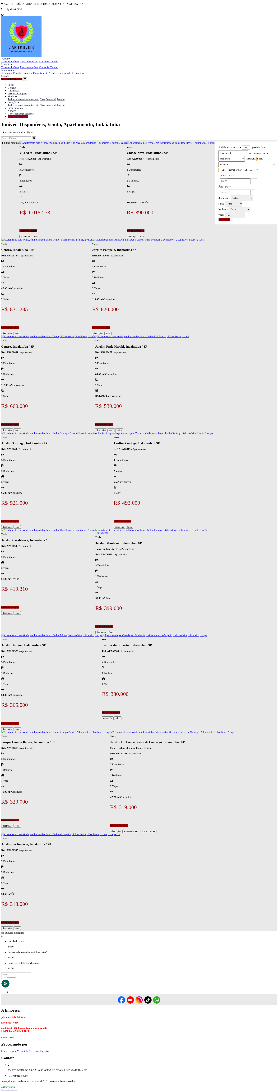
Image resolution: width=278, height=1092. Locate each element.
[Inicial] (21, 55)
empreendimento (131, 831)
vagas (221, 215)
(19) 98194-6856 (19, 116)
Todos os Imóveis (10, 61)
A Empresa (7, 73)
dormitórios (224, 198)
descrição (25, 236)
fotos (35, 236)
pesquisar (224, 219)
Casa (35, 61)
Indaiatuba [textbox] (250, 159)
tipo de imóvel (258, 147)
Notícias (53, 73)
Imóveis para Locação (37, 1051)
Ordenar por (235, 169)
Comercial (44, 61)
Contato (5, 76)
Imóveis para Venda (13, 1051)
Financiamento (40, 73)
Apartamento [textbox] (255, 153)
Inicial (11, 84)
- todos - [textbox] (223, 170)
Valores (222, 175)
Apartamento (26, 61)
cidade (266, 153)
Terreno (54, 61)
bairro (260, 158)
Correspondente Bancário (71, 73)
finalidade (223, 147)
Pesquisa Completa (22, 73)
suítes (221, 203)
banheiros (223, 209)
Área (220, 186)
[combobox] (246, 148)
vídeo (119, 430)
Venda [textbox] (246, 147)
